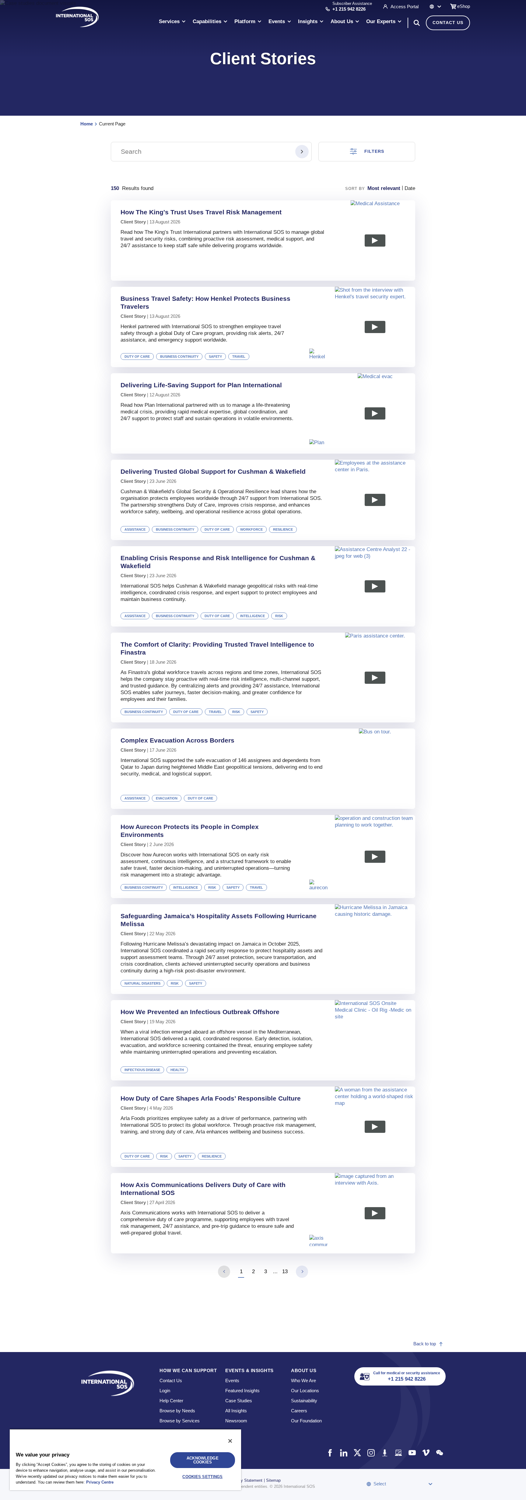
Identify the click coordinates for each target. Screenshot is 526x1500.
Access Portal (405, 6)
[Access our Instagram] (371, 1453)
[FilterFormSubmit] (302, 151)
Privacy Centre (100, 1482)
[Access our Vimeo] (426, 1453)
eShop (463, 6)
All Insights (236, 1410)
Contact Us (448, 22)
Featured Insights (242, 1390)
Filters (374, 151)
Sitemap (273, 1480)
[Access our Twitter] (357, 1453)
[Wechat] (439, 1453)
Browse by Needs (177, 1410)
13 (285, 1271)
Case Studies (238, 1400)
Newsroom (236, 1420)
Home (86, 123)
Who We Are (303, 1380)
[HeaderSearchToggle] (417, 22)
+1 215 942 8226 (349, 9)
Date (410, 188)
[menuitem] (172, 22)
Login (165, 1390)
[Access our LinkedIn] (343, 1453)
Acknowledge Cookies (202, 1460)
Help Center (171, 1400)
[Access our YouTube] (412, 1453)
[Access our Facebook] (330, 1453)
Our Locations (305, 1390)
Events (232, 1380)
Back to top (424, 1343)
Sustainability (304, 1400)
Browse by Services (180, 1420)
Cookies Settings (202, 1476)
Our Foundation (306, 1420)
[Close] (230, 1441)
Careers (299, 1410)
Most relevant (383, 188)
